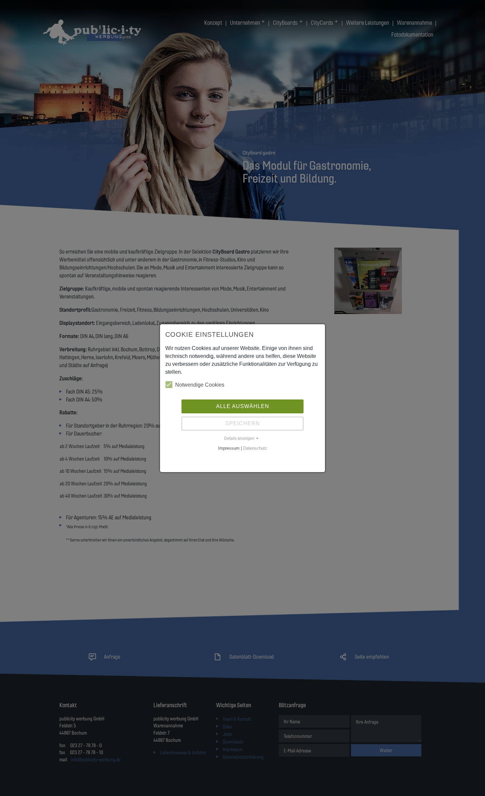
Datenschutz (255, 448)
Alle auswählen (242, 406)
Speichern (242, 423)
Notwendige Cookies (199, 385)
